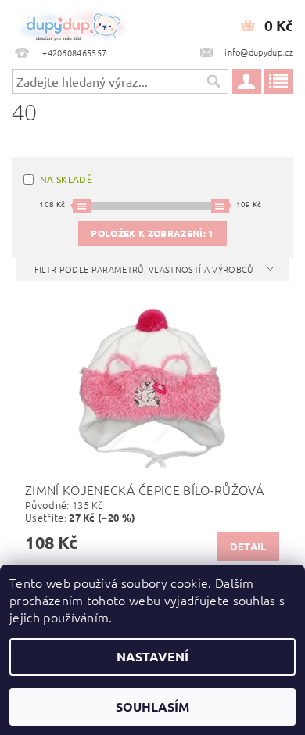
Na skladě (66, 179)
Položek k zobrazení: (152, 233)
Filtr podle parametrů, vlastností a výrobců (145, 269)
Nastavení (152, 656)
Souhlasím (152, 706)
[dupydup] (70, 20)
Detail (248, 546)
